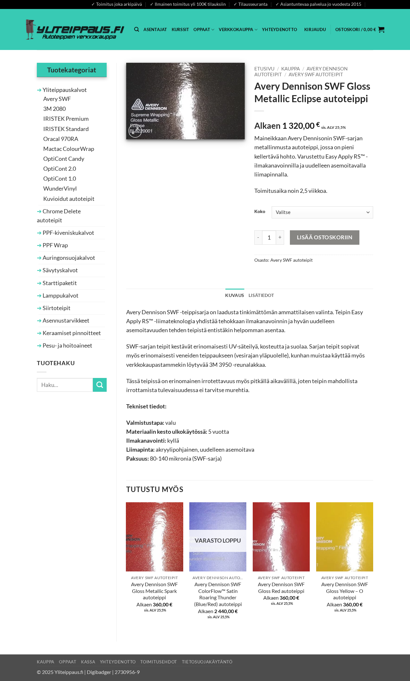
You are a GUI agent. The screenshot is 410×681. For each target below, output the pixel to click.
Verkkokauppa (236, 29)
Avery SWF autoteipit (316, 74)
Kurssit (180, 29)
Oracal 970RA (60, 138)
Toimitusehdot (158, 661)
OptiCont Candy (63, 158)
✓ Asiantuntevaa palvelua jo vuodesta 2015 (318, 4)
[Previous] (126, 566)
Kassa (88, 661)
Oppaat (201, 29)
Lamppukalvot (60, 295)
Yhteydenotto (279, 29)
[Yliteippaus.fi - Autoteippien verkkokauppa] (75, 29)
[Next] (373, 566)
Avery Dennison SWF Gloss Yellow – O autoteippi (344, 590)
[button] (315, 29)
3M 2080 (54, 108)
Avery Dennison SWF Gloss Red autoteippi (281, 587)
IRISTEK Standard (66, 129)
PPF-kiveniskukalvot (68, 232)
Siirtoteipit (56, 308)
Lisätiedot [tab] (261, 295)
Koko (259, 211)
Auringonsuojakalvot (68, 257)
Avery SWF (57, 98)
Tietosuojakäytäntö (207, 661)
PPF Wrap (55, 245)
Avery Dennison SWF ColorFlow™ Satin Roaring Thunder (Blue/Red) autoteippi (218, 594)
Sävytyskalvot (60, 270)
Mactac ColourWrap (68, 148)
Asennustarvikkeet (65, 320)
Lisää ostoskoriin (325, 237)
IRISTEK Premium (66, 118)
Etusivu (264, 68)
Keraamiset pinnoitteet (71, 333)
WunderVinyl (60, 188)
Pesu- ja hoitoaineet (67, 345)
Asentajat (155, 29)
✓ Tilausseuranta (250, 4)
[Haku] (136, 29)
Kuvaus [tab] (234, 295)
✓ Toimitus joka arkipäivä (116, 4)
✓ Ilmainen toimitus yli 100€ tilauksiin (188, 4)
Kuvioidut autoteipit (68, 198)
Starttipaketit (59, 283)
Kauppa (290, 68)
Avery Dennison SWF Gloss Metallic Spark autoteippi (154, 590)
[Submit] (100, 385)
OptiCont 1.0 (59, 178)
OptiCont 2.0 (59, 168)
